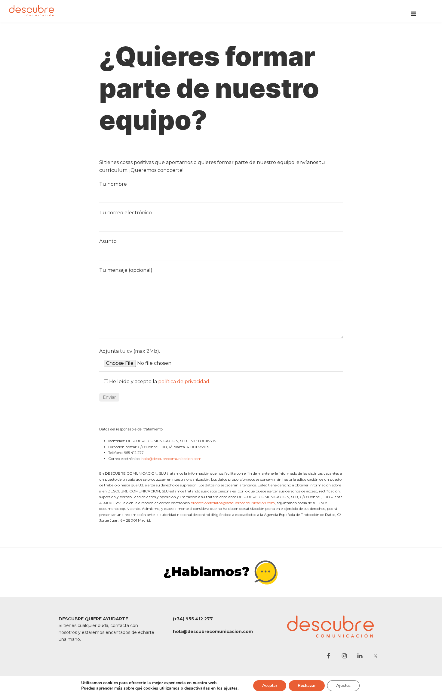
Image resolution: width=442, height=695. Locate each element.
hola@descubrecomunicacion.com (171, 458)
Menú (413, 13)
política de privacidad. (184, 381)
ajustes (231, 688)
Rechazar (307, 685)
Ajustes (343, 685)
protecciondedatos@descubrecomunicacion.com (233, 503)
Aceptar (269, 685)
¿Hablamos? (208, 571)
